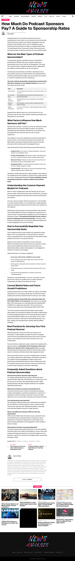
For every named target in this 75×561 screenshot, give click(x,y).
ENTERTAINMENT (25, 16)
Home (13, 552)
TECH (45, 16)
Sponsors (32, 441)
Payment (19, 441)
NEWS (10, 16)
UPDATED (38, 441)
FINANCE (33, 16)
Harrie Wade (10, 34)
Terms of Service (49, 552)
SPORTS (58, 16)
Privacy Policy (28, 552)
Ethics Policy (38, 552)
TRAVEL (64, 16)
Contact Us (59, 552)
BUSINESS (16, 16)
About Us (19, 552)
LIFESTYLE (51, 16)
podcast (25, 441)
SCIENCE (40, 16)
